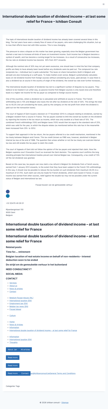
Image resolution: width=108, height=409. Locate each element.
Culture (12, 315)
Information (14, 327)
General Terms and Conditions (63, 373)
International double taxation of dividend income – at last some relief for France (43, 330)
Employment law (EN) (18, 303)
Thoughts (13, 342)
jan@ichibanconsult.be (40, 373)
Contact (25, 373)
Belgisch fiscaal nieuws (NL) (21, 298)
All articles (25, 349)
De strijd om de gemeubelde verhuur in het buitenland (36, 264)
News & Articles (16, 325)
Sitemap (64, 402)
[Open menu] (103, 4)
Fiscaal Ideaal (15, 309)
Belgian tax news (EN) (18, 306)
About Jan (12, 349)
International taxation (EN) (20, 301)
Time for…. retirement (18, 251)
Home (12, 322)
